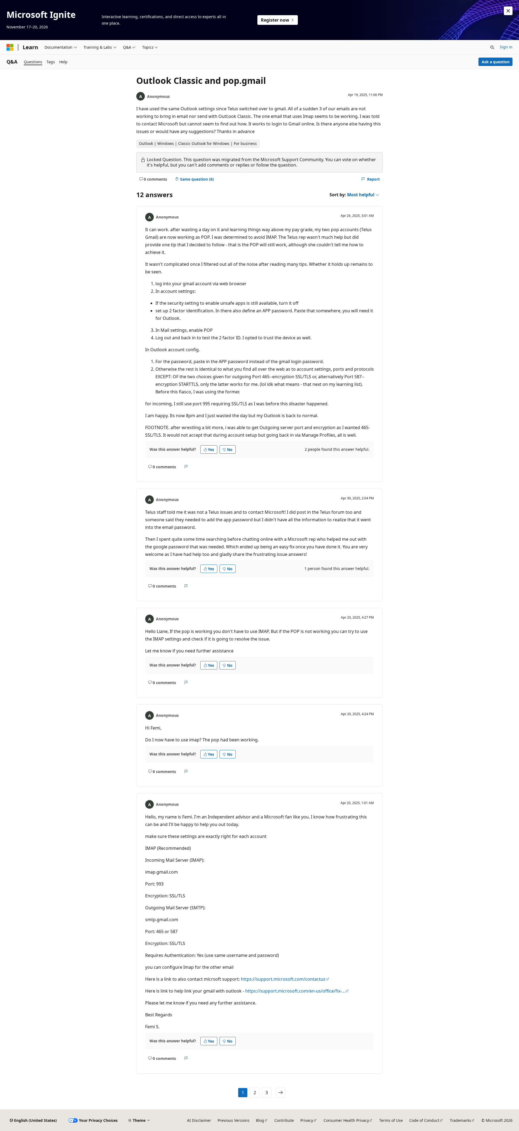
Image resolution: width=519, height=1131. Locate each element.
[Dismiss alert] (508, 10)
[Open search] (492, 47)
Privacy (306, 1120)
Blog (260, 1120)
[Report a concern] (186, 466)
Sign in (506, 46)
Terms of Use (391, 1120)
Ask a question (496, 61)
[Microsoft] (10, 47)
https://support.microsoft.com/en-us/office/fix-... (295, 991)
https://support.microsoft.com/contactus (283, 979)
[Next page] (280, 1092)
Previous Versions (233, 1120)
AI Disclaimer (199, 1120)
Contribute (284, 1120)
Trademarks (460, 1120)
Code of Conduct (424, 1120)
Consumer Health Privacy (346, 1120)
